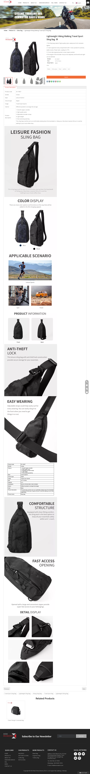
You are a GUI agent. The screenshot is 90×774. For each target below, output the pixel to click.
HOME (6, 753)
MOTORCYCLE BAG (23, 755)
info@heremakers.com (57, 765)
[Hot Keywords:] (73, 3)
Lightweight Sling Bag (24, 693)
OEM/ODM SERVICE (10, 760)
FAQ (6, 762)
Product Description (10, 87)
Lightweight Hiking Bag (62, 693)
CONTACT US (8, 766)
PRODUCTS (8, 755)
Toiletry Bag (36, 757)
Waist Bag (35, 753)
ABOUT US (7, 757)
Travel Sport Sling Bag (10, 693)
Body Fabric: (50, 63)
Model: (49, 59)
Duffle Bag (21, 757)
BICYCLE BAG (21, 760)
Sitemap (64, 771)
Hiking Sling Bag (37, 693)
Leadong (58, 771)
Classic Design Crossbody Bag (16, 720)
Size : (48, 61)
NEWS (6, 764)
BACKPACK (21, 753)
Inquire (66, 77)
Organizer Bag (36, 755)
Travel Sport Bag (48, 693)
